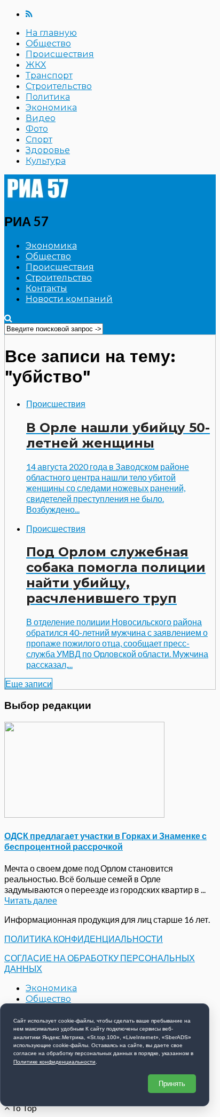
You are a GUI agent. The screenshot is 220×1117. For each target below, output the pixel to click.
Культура (46, 161)
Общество (48, 43)
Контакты (46, 288)
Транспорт (49, 75)
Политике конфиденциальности (54, 1062)
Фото (37, 129)
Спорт (39, 139)
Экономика (51, 107)
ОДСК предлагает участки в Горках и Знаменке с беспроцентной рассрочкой (105, 841)
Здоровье (48, 150)
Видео (41, 118)
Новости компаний (69, 299)
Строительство (59, 86)
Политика (48, 97)
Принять (172, 1084)
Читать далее (30, 900)
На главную (51, 33)
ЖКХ (36, 65)
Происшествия (60, 54)
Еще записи (28, 684)
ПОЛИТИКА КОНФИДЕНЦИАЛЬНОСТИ (83, 939)
